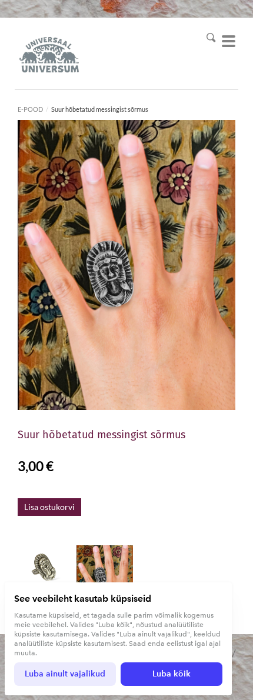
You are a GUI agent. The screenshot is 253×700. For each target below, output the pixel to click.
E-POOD (30, 109)
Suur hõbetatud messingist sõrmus (99, 109)
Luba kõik (171, 674)
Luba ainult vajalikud (65, 674)
